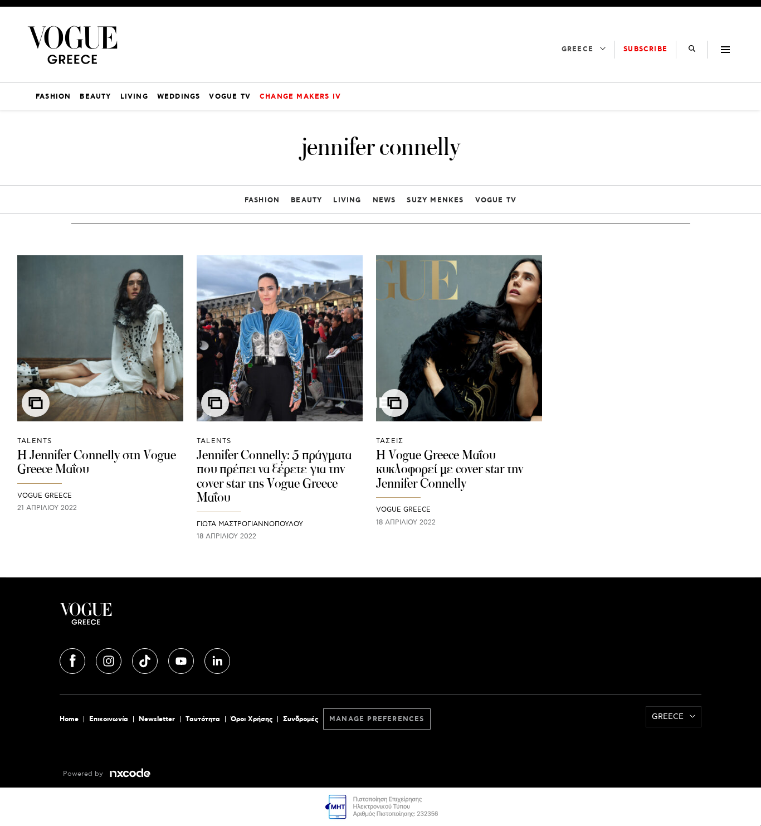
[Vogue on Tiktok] (146, 659)
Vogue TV (496, 200)
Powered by (84, 774)
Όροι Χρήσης (251, 719)
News (384, 200)
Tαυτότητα (203, 719)
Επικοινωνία (108, 719)
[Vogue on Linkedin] (217, 659)
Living (347, 200)
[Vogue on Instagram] (110, 659)
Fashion (262, 200)
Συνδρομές (300, 719)
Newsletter (157, 719)
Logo (167, 618)
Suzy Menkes (435, 200)
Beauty (306, 200)
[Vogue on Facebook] (73, 659)
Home (69, 719)
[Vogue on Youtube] (182, 659)
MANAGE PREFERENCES (377, 719)
